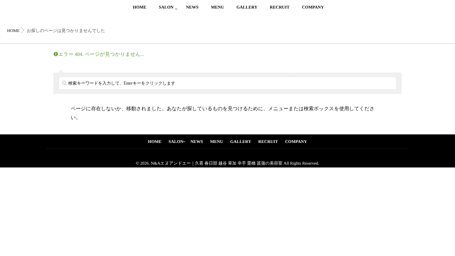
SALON (166, 7)
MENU (217, 7)
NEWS (192, 7)
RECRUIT (279, 7)
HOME (139, 7)
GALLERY (246, 7)
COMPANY (313, 7)
